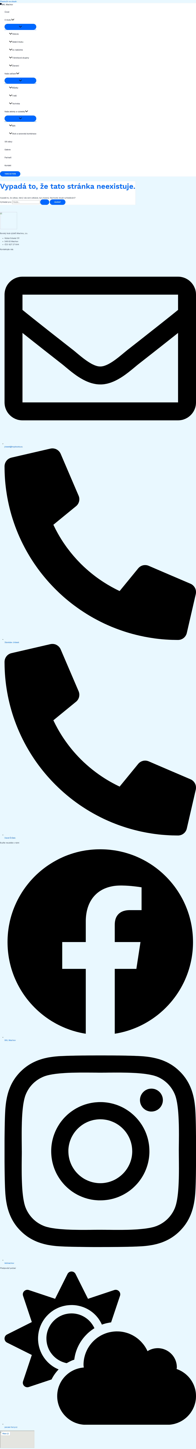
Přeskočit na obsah (8, 1)
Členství (15, 66)
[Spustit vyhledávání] (44, 202)
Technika (16, 103)
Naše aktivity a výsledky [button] (15, 111)
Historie (15, 34)
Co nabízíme (17, 50)
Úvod (7, 12)
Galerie (8, 149)
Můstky (15, 88)
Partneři (8, 157)
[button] (12, 20)
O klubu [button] (8, 20)
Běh (13, 126)
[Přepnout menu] (20, 27)
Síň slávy (8, 141)
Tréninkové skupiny (20, 58)
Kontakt (8, 165)
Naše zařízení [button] (10, 74)
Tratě (14, 96)
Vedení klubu (17, 42)
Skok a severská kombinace (24, 134)
